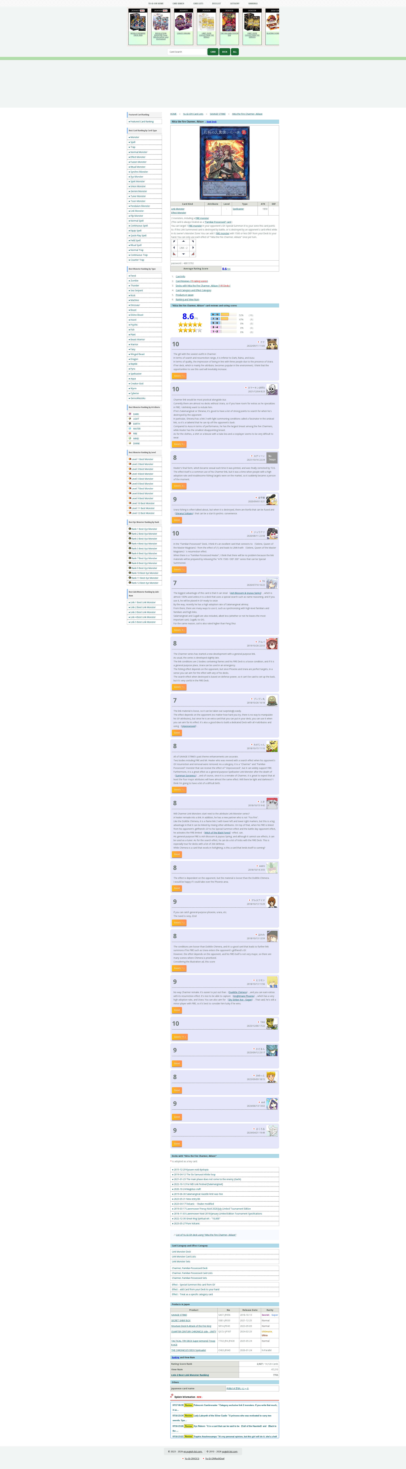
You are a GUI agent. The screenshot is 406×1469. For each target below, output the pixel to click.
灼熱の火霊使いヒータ (238, 1388)
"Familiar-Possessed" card (218, 221)
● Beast (132, 309)
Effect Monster (178, 212)
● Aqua (132, 378)
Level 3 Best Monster (142, 469)
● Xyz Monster (136, 176)
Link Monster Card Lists (184, 1256)
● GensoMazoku (137, 398)
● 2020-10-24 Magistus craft (186, 1189)
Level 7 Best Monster (142, 488)
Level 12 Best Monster (142, 513)
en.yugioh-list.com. (192, 1451)
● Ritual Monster (137, 166)
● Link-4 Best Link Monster (142, 617)
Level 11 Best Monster (142, 508)
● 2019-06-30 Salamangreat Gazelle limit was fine (197, 1193)
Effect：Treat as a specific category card (192, 1294)
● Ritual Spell (135, 245)
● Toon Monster (137, 201)
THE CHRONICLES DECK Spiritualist (188, 1350)
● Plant (132, 334)
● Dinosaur (134, 305)
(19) (226, 269)
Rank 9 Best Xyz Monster (144, 568)
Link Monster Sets (181, 1261)
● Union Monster (137, 186)
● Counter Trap (136, 259)
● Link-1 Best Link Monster (142, 602)
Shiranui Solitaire (184, 513)
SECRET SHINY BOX (180, 1320)
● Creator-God (136, 383)
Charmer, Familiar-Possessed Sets (189, 1277)
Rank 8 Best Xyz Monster (144, 563)
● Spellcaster (135, 373)
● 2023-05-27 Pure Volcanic (186, 1223)
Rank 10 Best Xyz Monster (144, 573)
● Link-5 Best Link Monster (142, 621)
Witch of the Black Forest (217, 832)
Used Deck (211, 121)
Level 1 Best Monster (142, 459)
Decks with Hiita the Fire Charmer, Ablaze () (203, 285)
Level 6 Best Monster (142, 483)
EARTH (136, 423)
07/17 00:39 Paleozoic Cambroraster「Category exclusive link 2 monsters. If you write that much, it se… (225, 1407)
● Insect (132, 319)
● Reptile (133, 363)
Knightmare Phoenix (243, 996)
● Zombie (133, 280)
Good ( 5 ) (179, 444)
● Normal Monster (138, 152)
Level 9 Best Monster (142, 498)
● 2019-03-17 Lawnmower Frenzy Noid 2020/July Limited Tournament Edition (211, 1208)
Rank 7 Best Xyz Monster (144, 558)
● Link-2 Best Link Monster (142, 607)
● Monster (134, 137)
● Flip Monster (136, 215)
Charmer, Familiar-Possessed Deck (189, 1268)
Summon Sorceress (186, 775)
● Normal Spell (136, 220)
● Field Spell (135, 240)
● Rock (132, 295)
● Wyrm (133, 388)
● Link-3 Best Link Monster (142, 612)
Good (177, 519)
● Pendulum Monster (139, 205)
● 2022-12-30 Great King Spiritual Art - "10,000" (196, 1218)
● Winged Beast (137, 354)
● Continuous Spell (138, 225)
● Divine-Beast (136, 314)
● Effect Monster (137, 156)
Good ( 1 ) (179, 375)
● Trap (132, 147)
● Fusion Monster (137, 161)
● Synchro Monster (138, 171)
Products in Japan (184, 294)
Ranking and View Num (187, 299)
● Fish (131, 329)
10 (175, 343)
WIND (136, 438)
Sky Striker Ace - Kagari (240, 999)
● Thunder (134, 285)
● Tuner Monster (137, 196)
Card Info (180, 276)
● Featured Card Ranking (141, 121)
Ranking (175, 1357)
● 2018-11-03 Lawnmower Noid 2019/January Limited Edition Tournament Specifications (217, 1213)
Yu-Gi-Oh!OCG (192, 1458)
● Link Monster (136, 210)
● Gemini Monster (138, 191)
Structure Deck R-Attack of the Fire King (191, 1325)
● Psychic (133, 324)
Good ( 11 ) (180, 1036)
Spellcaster (238, 208)
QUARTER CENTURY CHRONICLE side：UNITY (193, 1331)
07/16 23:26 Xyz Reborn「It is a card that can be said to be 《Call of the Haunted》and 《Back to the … (224, 1428)
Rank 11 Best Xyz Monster (144, 577)
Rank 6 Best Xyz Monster (144, 553)
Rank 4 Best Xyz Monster (144, 543)
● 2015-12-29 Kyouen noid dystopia (190, 1169)
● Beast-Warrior (137, 339)
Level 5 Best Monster (142, 478)
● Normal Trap (136, 250)
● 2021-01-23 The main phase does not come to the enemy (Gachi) (206, 1179)
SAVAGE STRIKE (218, 113)
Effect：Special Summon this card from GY (193, 1284)
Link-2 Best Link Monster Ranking (190, 1374)
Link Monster (177, 208)
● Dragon (133, 359)
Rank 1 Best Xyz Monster (144, 528)
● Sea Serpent (136, 290)
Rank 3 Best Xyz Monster (144, 538)
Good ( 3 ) (179, 485)
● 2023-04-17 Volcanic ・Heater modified (193, 1203)
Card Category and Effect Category (193, 290)
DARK (136, 414)
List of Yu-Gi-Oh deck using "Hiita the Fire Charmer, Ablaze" (206, 1234)
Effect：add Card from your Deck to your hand (195, 1289)
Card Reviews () (192, 281)
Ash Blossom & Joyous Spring (245, 592)
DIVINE (136, 443)
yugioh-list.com (229, 1451)
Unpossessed (188, 726)
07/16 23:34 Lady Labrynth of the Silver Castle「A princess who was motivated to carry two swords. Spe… (222, 1418)
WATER (137, 428)
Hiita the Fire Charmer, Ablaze (247, 113)
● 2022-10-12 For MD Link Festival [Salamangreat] (197, 1184)
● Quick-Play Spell (137, 235)
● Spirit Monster (137, 181)
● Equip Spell (135, 230)
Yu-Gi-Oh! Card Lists (193, 113)
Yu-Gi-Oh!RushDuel (214, 1458)
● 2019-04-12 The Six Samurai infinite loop (194, 1174)
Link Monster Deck (181, 1251)
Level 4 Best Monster (142, 473)
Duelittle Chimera (238, 992)
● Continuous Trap (138, 254)
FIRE (135, 433)
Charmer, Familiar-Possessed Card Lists (192, 1273)
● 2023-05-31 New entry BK (186, 1198)
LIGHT (136, 418)
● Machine (134, 300)
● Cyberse (134, 393)
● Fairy (132, 349)
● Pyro (132, 368)
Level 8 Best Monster (142, 493)
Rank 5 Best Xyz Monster (144, 548)
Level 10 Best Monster (142, 503)
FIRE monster (202, 218)
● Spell (132, 142)
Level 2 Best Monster (142, 464)
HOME (173, 113)
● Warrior (133, 344)
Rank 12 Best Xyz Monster (144, 582)
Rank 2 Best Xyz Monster (144, 533)
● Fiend (132, 275)
